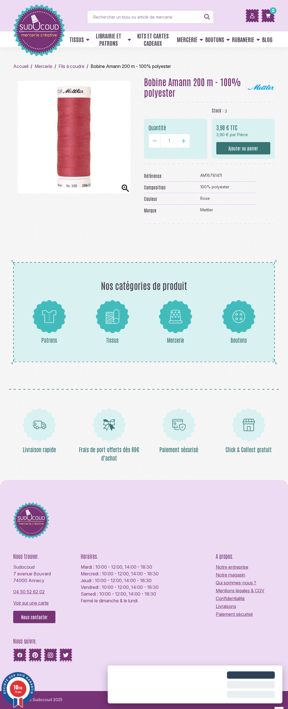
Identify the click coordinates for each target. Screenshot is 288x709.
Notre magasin (230, 575)
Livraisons (226, 606)
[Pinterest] (35, 655)
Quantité (157, 127)
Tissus (112, 340)
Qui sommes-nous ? (236, 583)
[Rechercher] (207, 17)
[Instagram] (50, 655)
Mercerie (175, 340)
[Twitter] (66, 655)
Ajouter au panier (243, 148)
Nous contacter (34, 617)
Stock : (218, 110)
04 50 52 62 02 (29, 591)
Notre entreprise (232, 567)
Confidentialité (230, 598)
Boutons (239, 340)
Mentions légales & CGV (240, 590)
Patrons (49, 340)
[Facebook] (19, 655)
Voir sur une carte (31, 603)
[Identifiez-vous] (252, 15)
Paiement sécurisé (234, 614)
